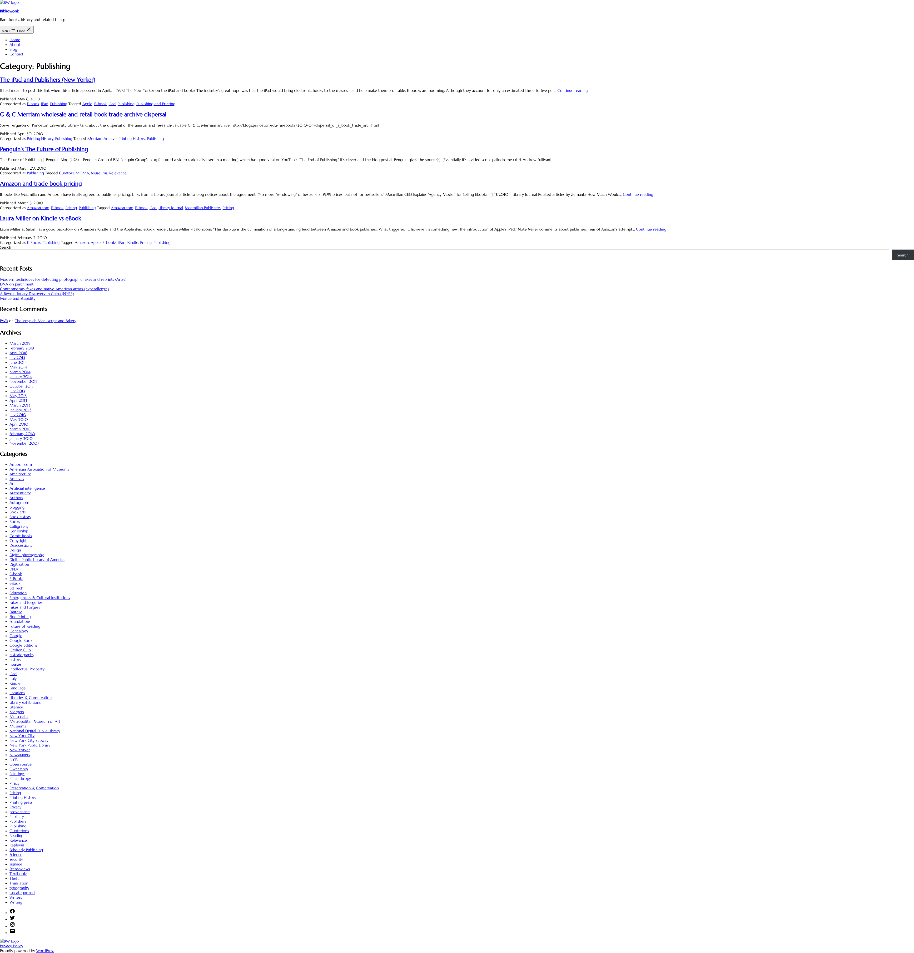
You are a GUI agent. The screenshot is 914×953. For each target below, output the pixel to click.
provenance (20, 811)
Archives (17, 478)
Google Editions (23, 645)
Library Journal (171, 207)
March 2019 (20, 343)
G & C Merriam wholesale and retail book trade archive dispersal (83, 114)
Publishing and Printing (155, 103)
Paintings (17, 773)
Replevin (17, 845)
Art (12, 483)
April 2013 (18, 400)
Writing (16, 902)
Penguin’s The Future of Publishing (44, 149)
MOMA (82, 173)
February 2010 (22, 433)
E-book (33, 103)
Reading (16, 835)
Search (5, 247)
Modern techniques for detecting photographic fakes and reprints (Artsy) (63, 279)
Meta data (19, 716)
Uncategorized (22, 892)
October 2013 (22, 386)
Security (16, 859)
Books (15, 521)
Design (15, 550)
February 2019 (22, 348)
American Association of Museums (39, 469)
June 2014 (18, 362)
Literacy (16, 707)
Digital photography (27, 554)
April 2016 (18, 352)
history (15, 659)
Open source (21, 764)
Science (16, 854)
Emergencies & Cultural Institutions (40, 597)
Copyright (18, 540)
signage (16, 864)
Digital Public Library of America (37, 559)
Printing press (21, 802)
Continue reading (572, 90)
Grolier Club (20, 650)
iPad (44, 103)
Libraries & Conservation (31, 697)
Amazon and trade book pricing (41, 183)
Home (15, 39)
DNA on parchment (17, 284)
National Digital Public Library (35, 730)
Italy (13, 678)
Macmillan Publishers (203, 207)
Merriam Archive (102, 138)
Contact (16, 54)
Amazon (82, 242)
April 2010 (19, 424)
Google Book (21, 640)
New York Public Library (30, 745)
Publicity (17, 816)
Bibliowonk (9, 11)
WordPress (45, 950)
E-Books (34, 242)
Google (16, 635)
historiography (22, 654)
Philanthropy (20, 778)
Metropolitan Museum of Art (35, 721)
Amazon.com (38, 207)
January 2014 (21, 376)
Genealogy (19, 631)
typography (19, 887)
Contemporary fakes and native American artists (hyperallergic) (54, 288)
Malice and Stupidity (17, 298)
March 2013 (20, 405)
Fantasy (16, 611)
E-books (109, 242)
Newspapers (20, 754)
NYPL (14, 759)
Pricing (71, 207)
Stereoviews (20, 868)
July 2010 (18, 414)
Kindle (132, 242)
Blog (13, 49)
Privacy (15, 807)
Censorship (19, 531)
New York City (22, 735)
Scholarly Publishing (26, 849)
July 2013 (17, 390)
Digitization (19, 564)
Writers (16, 897)
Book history (20, 516)
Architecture (20, 474)
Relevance (118, 173)
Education (18, 592)
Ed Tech (16, 588)
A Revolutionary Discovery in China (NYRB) (37, 293)
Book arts (18, 512)
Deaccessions (21, 545)
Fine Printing (20, 616)
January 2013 (20, 410)
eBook (15, 583)
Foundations (20, 621)
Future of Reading (25, 626)
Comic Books (21, 535)
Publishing (58, 103)
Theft (14, 878)
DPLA (14, 569)
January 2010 (21, 438)
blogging (17, 507)
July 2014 (17, 357)
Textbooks (18, 873)
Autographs (19, 502)
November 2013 (23, 381)
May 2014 (18, 367)
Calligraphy (19, 526)
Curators (66, 173)
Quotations (19, 830)
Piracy (15, 783)
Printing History (40, 138)
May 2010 (19, 419)
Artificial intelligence (27, 488)
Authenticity (20, 493)
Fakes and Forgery (25, 607)
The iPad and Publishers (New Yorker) (47, 79)
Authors (16, 497)
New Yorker (20, 749)
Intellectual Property (27, 669)
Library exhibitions (25, 702)
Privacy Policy (11, 945)
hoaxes (15, 664)
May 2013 (18, 395)
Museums (99, 173)
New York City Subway (29, 740)
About (15, 44)
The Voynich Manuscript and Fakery (45, 320)
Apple (87, 103)
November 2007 (24, 443)
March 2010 (20, 429)
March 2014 (20, 371)
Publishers (18, 821)
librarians (17, 692)
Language (18, 688)
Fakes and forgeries (26, 602)
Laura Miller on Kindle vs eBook (40, 218)
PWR (4, 320)
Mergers (17, 711)
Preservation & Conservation (34, 788)
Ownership (19, 768)
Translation (19, 883)
